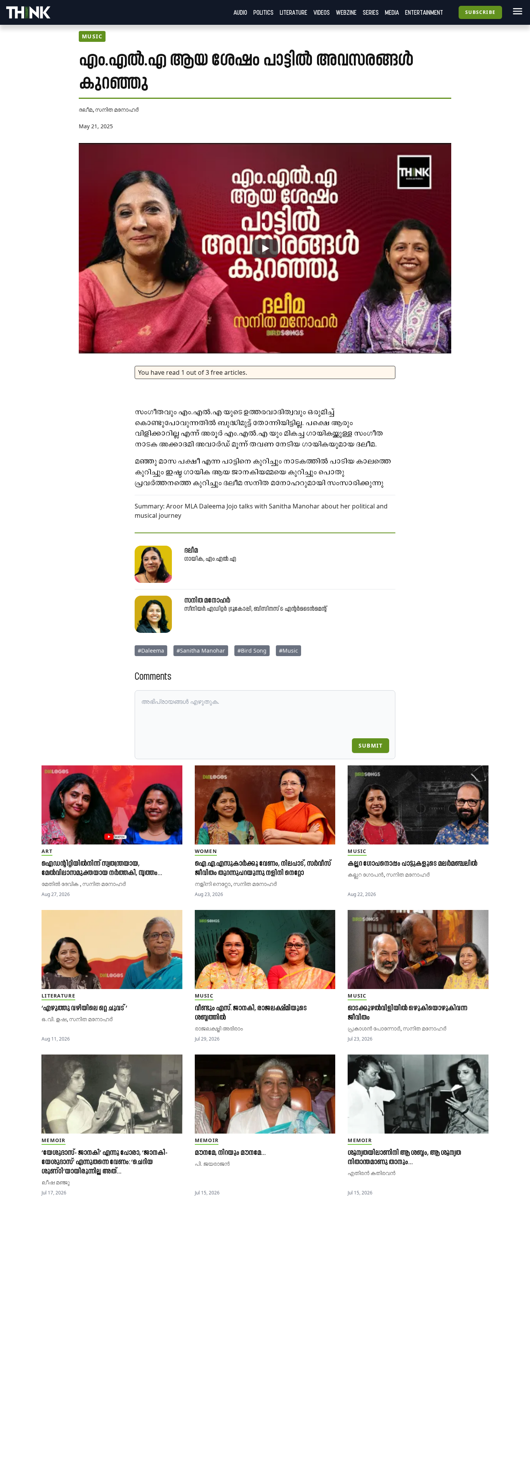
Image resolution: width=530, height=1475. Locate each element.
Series (371, 12)
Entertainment (424, 12)
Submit (371, 745)
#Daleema (151, 650)
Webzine (346, 12)
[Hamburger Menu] (516, 11)
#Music (288, 650)
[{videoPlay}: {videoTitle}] (265, 248)
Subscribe (480, 12)
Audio (240, 12)
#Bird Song (252, 650)
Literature (293, 12)
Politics (263, 12)
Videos (321, 12)
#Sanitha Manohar (201, 650)
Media (392, 12)
